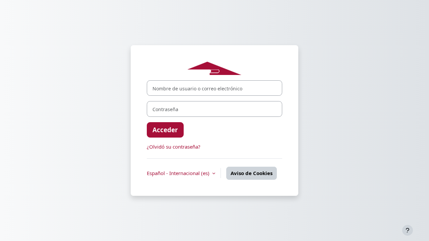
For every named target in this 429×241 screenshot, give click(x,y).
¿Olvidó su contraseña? (173, 146)
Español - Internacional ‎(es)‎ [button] (179, 173)
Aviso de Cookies (251, 173)
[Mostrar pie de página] (407, 230)
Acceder (165, 130)
